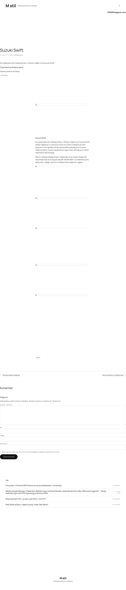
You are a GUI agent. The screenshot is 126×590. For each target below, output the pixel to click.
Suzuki (38, 357)
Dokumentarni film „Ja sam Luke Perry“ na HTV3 (26, 499)
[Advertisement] (51, 34)
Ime (1, 427)
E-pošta (2, 435)
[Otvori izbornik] (119, 6)
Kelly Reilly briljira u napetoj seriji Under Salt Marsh (27, 505)
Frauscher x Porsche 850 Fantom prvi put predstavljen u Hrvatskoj (34, 485)
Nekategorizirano (18, 55)
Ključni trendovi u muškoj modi (113, 375)
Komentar (6, 405)
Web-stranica (3, 444)
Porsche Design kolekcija (11, 375)
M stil (11, 5)
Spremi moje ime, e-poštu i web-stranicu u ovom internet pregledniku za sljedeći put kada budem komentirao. (31, 452)
